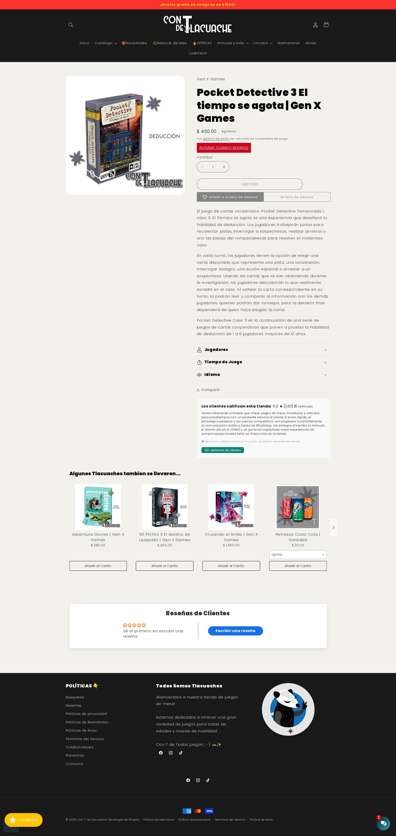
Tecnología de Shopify (123, 820)
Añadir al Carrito (98, 566)
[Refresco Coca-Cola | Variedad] (298, 507)
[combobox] (298, 554)
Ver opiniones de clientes (223, 450)
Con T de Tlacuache (92, 820)
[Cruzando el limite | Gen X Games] (231, 507)
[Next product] (333, 527)
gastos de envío (216, 139)
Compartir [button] (210, 390)
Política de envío (261, 820)
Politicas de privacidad (86, 713)
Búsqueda (75, 697)
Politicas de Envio (81, 730)
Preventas (75, 755)
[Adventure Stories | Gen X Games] (98, 507)
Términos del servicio (230, 820)
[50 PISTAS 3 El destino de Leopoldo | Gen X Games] (164, 507)
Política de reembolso (158, 820)
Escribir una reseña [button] (236, 630)
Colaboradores (80, 747)
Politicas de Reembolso (87, 722)
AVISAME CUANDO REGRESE (224, 148)
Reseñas (73, 705)
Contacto (74, 764)
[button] (71, 24)
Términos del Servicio (85, 739)
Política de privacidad (194, 820)
